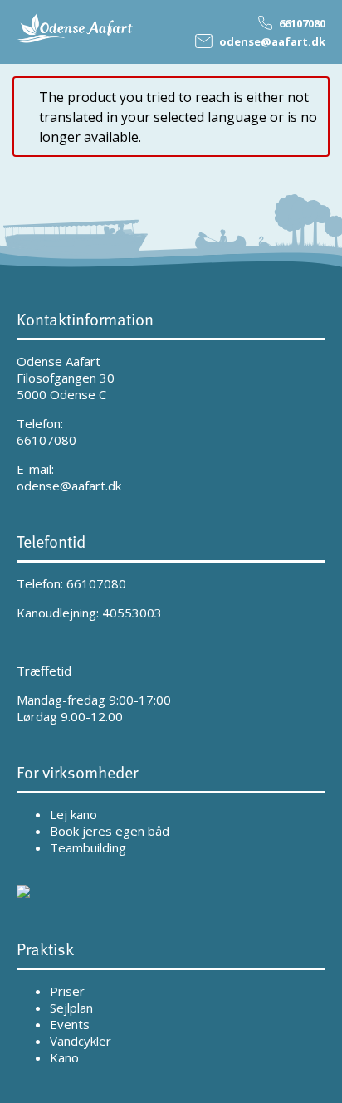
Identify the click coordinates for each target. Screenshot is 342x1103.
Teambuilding (88, 847)
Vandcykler (80, 1040)
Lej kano (73, 814)
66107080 (46, 440)
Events (70, 1024)
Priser (67, 991)
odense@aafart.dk (69, 485)
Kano (64, 1057)
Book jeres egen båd (109, 830)
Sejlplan (71, 1007)
